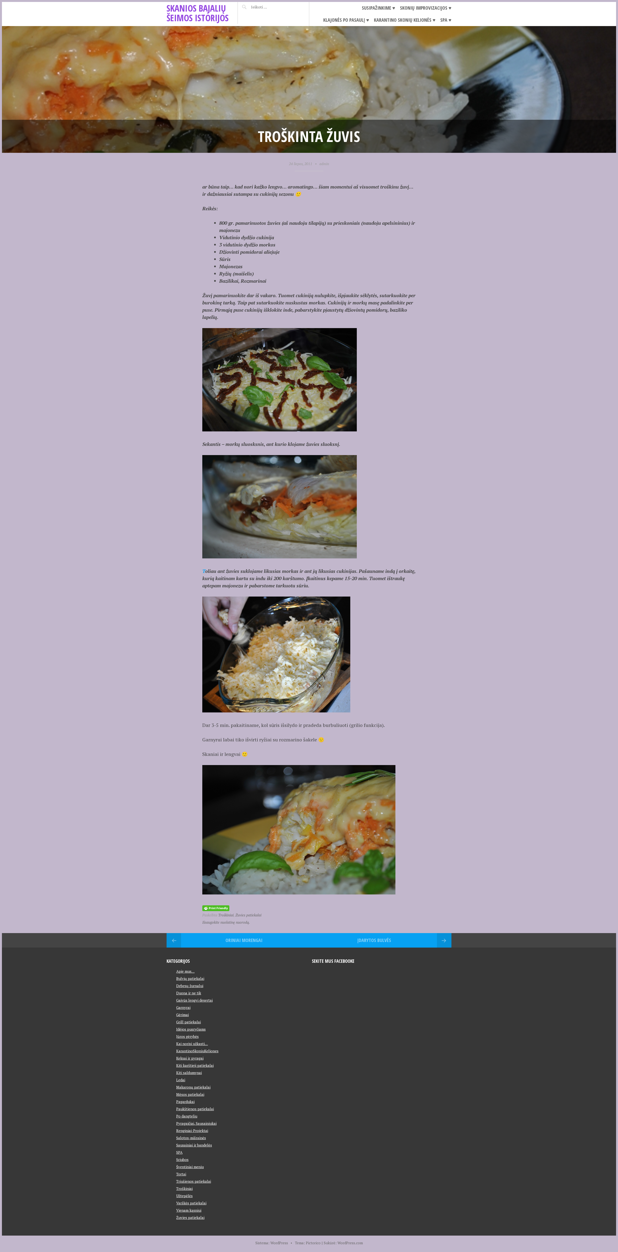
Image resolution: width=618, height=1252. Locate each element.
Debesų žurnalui (189, 985)
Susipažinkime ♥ (378, 8)
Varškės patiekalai (191, 1203)
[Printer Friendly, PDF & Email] (215, 907)
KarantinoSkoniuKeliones (197, 1050)
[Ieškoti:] (271, 7)
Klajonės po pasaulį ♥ (346, 20)
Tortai (181, 1174)
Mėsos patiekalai (190, 1094)
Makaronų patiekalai (193, 1087)
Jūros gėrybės (187, 1036)
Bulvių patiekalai (190, 978)
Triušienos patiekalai (193, 1181)
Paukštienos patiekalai (195, 1108)
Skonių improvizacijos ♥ (425, 8)
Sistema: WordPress (271, 1242)
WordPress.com (350, 1242)
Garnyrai (183, 1007)
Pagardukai (185, 1101)
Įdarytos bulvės (374, 940)
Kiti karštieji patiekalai (195, 1065)
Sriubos (182, 1159)
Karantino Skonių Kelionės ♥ (404, 20)
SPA (179, 1152)
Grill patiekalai (188, 1022)
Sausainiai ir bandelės (194, 1145)
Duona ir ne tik (188, 993)
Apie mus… (185, 971)
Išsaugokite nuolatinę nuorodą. (226, 922)
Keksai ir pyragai (190, 1058)
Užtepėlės (184, 1195)
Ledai (180, 1079)
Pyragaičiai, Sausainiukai (196, 1123)
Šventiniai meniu (190, 1166)
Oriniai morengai (243, 940)
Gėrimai (182, 1014)
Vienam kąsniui (188, 1210)
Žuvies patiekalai (248, 915)
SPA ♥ (445, 20)
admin (324, 163)
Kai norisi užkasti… (192, 1043)
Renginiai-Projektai (192, 1130)
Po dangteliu (186, 1116)
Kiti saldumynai (189, 1072)
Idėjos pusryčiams (191, 1029)
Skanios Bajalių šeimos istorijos (198, 13)
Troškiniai (226, 915)
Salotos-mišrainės (191, 1137)
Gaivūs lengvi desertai (194, 1000)
